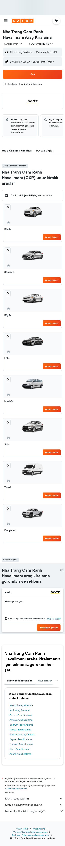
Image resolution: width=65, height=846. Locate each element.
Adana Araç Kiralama (20, 753)
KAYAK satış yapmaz (17, 798)
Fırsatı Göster (52, 237)
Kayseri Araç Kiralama (21, 739)
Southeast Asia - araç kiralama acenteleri (30, 835)
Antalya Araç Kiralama (21, 719)
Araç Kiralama (39, 828)
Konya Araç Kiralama (20, 729)
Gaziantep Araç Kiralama (22, 734)
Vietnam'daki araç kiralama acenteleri (30, 832)
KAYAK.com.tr (22, 828)
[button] (6, 20)
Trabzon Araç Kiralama (21, 744)
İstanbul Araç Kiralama (21, 705)
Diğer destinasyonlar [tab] (19, 680)
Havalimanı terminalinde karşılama (25, 84)
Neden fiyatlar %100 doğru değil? (25, 811)
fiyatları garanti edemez (16, 788)
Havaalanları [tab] (45, 680)
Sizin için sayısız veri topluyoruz (23, 804)
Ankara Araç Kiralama (21, 715)
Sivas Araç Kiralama (20, 749)
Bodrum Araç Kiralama (21, 724)
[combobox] (13, 43)
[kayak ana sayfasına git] (22, 21)
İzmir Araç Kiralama (19, 710)
